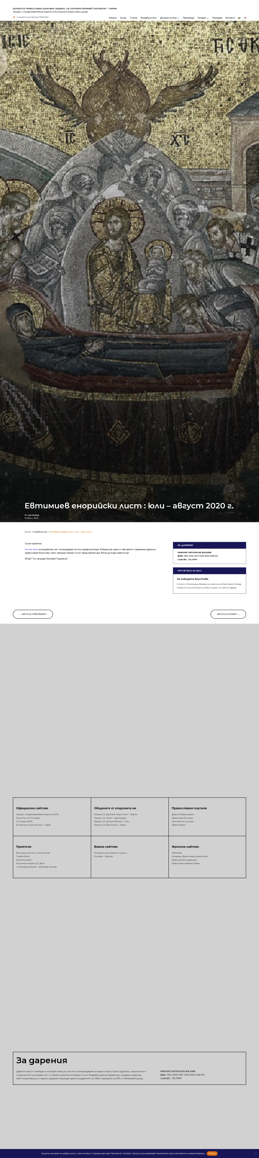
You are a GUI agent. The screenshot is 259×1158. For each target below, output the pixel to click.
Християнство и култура (183, 821)
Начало (113, 17)
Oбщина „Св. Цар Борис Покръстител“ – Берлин (115, 814)
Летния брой (31, 549)
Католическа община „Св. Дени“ (30, 863)
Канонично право (23, 860)
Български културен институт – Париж (33, 825)
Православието (179, 825)
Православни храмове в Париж (186, 863)
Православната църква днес (184, 860)
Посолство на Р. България (28, 818)
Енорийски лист (149, 17)
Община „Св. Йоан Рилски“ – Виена (110, 825)
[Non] (255, 1153)
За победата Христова (192, 579)
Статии (133, 17)
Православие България (182, 818)
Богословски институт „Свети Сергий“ (33, 853)
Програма (217, 17)
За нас (123, 17)
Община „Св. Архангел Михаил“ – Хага (111, 821)
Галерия (202, 17)
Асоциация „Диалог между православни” (190, 856)
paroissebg (33, 515)
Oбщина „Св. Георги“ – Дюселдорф (110, 818)
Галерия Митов (23, 856)
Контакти (230, 17)
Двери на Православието (183, 814)
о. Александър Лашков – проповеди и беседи (36, 867)
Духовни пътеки (168, 17)
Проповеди (188, 17)
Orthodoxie (177, 853)
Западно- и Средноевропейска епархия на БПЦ (37, 814)
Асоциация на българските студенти (110, 853)
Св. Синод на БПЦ (24, 821)
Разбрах (212, 1153)
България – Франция (103, 856)
